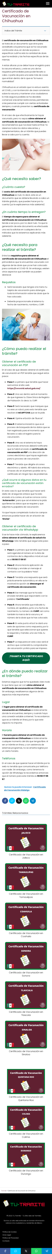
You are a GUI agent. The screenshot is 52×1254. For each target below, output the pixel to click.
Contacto (6, 1241)
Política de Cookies (10, 1232)
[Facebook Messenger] (12, 801)
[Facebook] (5, 801)
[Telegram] (33, 801)
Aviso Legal (7, 1235)
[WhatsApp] (26, 801)
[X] (19, 801)
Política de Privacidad (11, 1238)
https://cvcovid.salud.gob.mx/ (23, 388)
